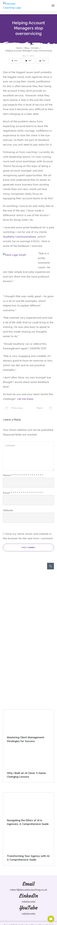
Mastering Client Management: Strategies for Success (28, 728)
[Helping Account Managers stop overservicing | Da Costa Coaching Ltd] (53, 5)
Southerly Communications (19, 236)
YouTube (28, 908)
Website (8, 510)
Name (23, 475)
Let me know (25, 399)
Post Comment (29, 547)
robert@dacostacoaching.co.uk (28, 889)
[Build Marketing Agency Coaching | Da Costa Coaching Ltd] (14, 6)
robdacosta (28, 901)
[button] (51, 919)
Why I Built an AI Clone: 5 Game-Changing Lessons (28, 764)
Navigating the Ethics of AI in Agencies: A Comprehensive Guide (28, 811)
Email (23, 493)
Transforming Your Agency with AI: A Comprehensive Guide (28, 847)
